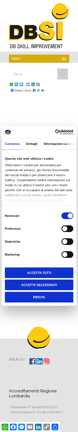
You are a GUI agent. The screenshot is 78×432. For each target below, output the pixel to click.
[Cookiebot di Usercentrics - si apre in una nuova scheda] (55, 132)
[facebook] (32, 363)
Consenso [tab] (12, 143)
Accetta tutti (39, 272)
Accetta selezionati (39, 285)
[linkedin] (39, 363)
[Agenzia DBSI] (39, 25)
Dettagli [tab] (31, 143)
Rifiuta (39, 297)
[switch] (67, 228)
